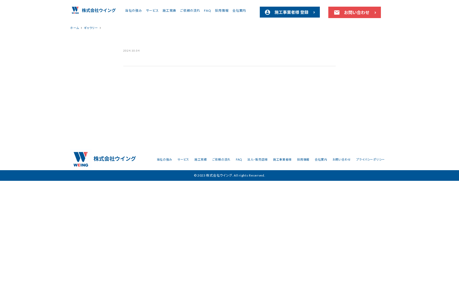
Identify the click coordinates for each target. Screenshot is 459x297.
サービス (152, 10)
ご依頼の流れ (190, 10)
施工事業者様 (282, 159)
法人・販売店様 (257, 159)
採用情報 (221, 10)
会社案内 (239, 10)
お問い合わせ (342, 159)
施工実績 (169, 10)
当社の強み (133, 10)
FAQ (207, 10)
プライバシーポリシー (370, 159)
